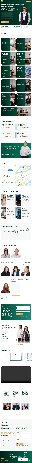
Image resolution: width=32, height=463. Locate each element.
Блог (19, 1)
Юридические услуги (20, 454)
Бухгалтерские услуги (20, 453)
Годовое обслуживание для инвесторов (13, 456)
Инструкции (25, 457)
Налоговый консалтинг (20, 455)
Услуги (9, 1)
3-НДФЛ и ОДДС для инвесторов (13, 454)
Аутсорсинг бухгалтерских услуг (21, 457)
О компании (13, 1)
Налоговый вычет (11, 453)
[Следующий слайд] (24, 356)
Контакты (17, 1)
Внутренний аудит (19, 456)
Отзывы (22, 1)
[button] (5, 154)
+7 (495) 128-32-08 (4, 425)
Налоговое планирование (12, 455)
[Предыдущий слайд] (7, 356)
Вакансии (25, 454)
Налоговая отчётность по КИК (12, 457)
